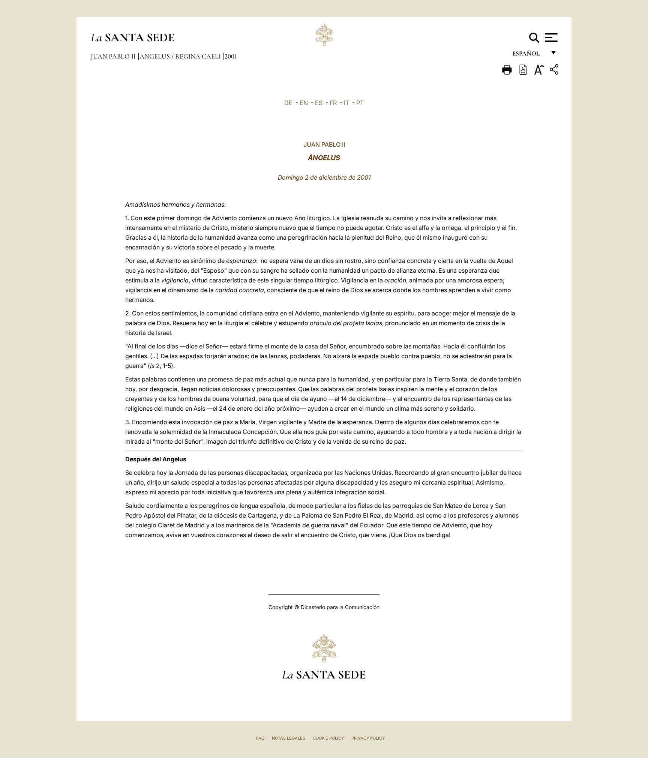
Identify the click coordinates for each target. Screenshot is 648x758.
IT (346, 103)
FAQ (260, 738)
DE (288, 103)
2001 (231, 56)
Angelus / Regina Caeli (181, 56)
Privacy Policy (368, 738)
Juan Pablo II (114, 56)
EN (304, 103)
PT (360, 103)
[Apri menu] (550, 37)
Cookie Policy (328, 738)
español (529, 55)
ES (318, 103)
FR (333, 103)
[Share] (555, 70)
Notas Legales (288, 738)
